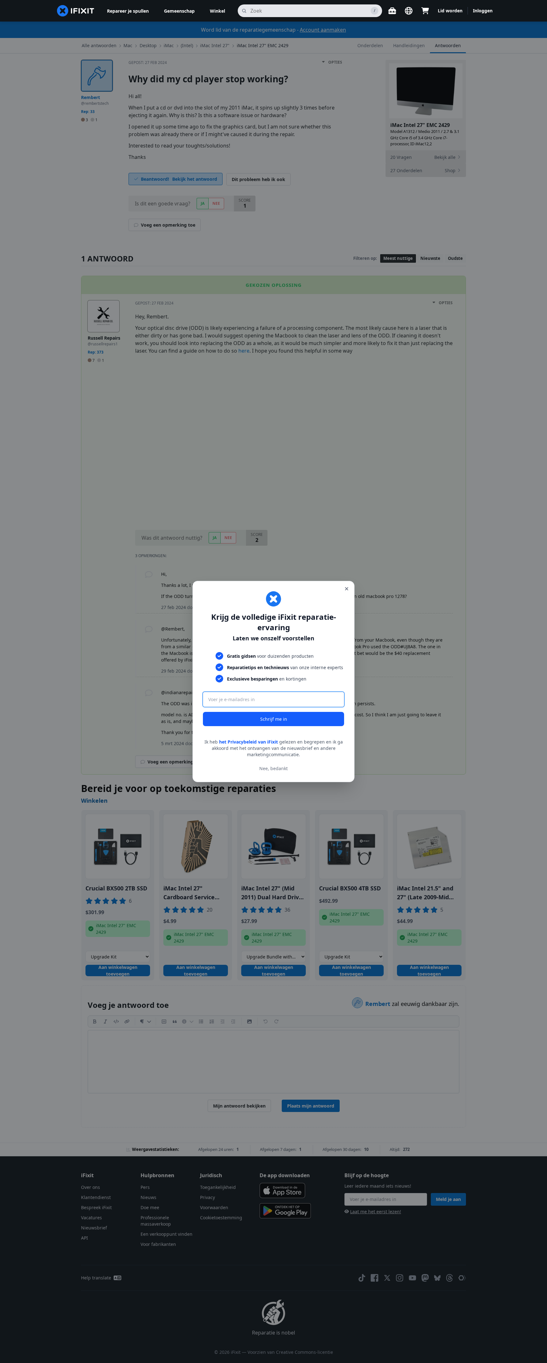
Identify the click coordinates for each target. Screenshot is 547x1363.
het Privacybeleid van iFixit (248, 742)
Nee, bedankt (273, 768)
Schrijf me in (273, 719)
